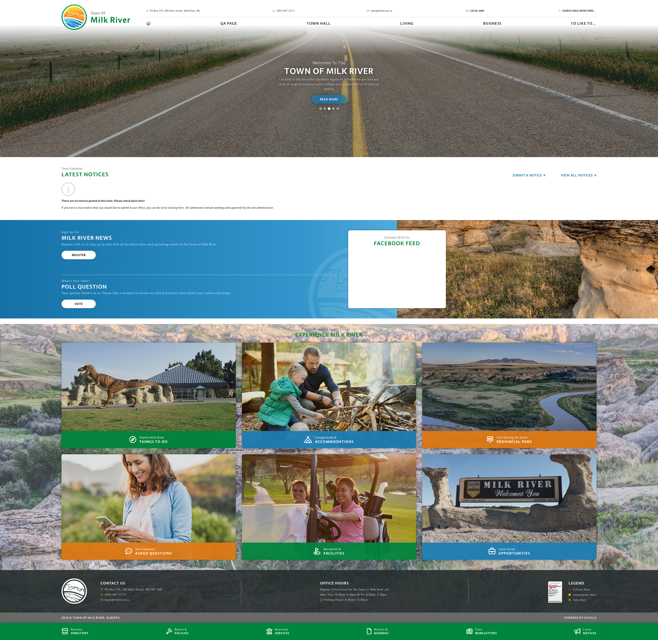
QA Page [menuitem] (228, 23)
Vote (79, 304)
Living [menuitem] (407, 23)
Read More (329, 99)
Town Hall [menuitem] (319, 23)
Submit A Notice (527, 175)
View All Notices (577, 175)
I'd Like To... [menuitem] (583, 23)
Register (79, 255)
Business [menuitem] (492, 23)
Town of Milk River (96, 17)
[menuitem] (149, 23)
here (181, 207)
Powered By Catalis (580, 617)
